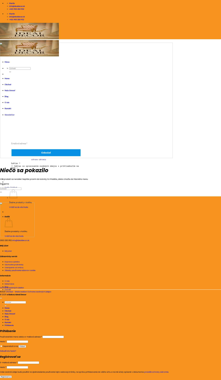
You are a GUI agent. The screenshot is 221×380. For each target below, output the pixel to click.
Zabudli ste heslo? (8, 351)
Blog (6, 317)
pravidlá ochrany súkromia (156, 372)
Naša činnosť (10, 314)
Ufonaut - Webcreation (16, 291)
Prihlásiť (22, 346)
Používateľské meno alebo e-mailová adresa (21, 336)
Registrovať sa (6, 377)
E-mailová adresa (8, 362)
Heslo (3, 341)
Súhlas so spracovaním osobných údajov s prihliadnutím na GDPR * (45, 167)
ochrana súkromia (38, 159)
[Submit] (5, 305)
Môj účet (8, 251)
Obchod (8, 311)
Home (7, 308)
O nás (7, 319)
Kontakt (8, 322)
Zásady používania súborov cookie (20, 270)
